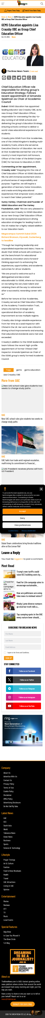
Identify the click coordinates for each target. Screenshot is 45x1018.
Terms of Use (9, 787)
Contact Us (8, 780)
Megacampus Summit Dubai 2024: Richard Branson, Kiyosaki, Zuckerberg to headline (21, 237)
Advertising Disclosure (12, 802)
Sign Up (9, 658)
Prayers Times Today (13, 11)
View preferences (22, 525)
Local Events (8, 919)
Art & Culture (8, 863)
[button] (41, 489)
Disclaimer (8, 795)
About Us (7, 772)
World (6, 829)
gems (19, 369)
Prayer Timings (9, 859)
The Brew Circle (9, 939)
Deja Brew (7, 931)
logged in (18, 559)
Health (6, 874)
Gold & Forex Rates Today (33, 11)
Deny (22, 518)
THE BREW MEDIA (14, 1014)
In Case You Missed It (12, 935)
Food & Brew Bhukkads (12, 870)
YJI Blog (7, 942)
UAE (3, 414)
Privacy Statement (29, 530)
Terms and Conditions (22, 652)
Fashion (7, 867)
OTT (5, 908)
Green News (8, 836)
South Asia (8, 825)
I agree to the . (18, 653)
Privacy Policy (9, 783)
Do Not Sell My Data (11, 806)
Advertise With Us (10, 776)
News (10, 17)
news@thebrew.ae (9, 999)
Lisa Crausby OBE (12, 374)
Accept (22, 511)
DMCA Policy (8, 798)
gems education (32, 369)
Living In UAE (9, 885)
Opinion (6, 889)
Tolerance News (9, 832)
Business (7, 840)
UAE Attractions (9, 882)
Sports (6, 844)
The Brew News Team (18, 71)
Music (6, 916)
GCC (5, 821)
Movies (6, 901)
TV (5, 912)
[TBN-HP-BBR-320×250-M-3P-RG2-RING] (22, 730)
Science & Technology (12, 847)
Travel (6, 878)
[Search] (42, 3)
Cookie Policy (13, 530)
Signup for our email (22, 1004)
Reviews (7, 905)
